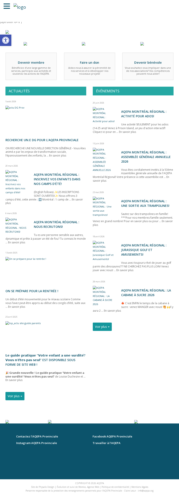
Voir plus (14, 396)
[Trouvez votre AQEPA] (7, 32)
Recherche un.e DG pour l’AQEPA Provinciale (42, 140)
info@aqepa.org (145, 490)
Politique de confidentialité (115, 486)
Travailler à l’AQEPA (106, 443)
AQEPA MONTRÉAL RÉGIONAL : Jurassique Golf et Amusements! (144, 249)
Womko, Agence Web (88, 486)
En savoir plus (57, 155)
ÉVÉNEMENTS (107, 91)
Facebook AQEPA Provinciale (112, 436)
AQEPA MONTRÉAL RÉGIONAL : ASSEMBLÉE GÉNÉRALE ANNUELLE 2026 (146, 156)
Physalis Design (46, 486)
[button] (5, 40)
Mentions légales (139, 486)
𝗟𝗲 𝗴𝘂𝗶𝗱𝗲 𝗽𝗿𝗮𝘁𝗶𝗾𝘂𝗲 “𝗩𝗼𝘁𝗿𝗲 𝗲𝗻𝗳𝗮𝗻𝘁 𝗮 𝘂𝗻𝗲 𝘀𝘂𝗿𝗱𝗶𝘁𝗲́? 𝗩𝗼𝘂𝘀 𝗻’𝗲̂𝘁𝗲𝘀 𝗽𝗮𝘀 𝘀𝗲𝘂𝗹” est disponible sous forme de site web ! (45, 360)
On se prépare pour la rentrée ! (31, 291)
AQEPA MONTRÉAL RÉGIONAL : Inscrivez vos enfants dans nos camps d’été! (57, 179)
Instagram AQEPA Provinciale (36, 443)
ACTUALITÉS (19, 91)
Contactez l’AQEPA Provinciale (37, 436)
